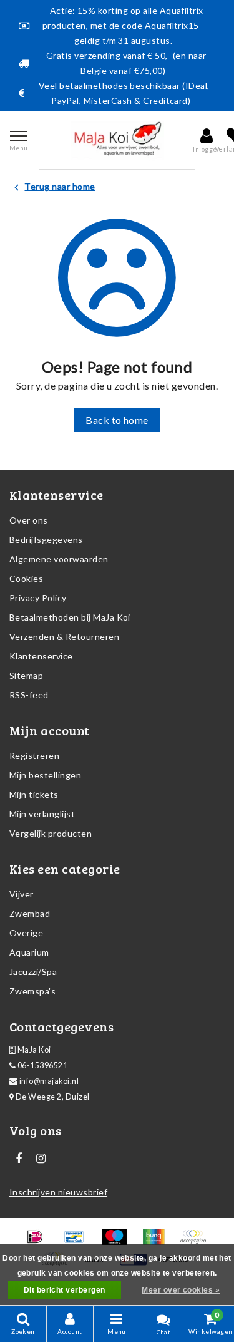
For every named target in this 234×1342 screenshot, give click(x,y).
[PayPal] (196, 1242)
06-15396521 (41, 1065)
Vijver (21, 894)
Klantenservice (41, 656)
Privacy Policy (38, 597)
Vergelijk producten (50, 833)
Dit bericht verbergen (64, 1290)
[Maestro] (118, 1242)
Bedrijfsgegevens (46, 539)
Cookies (26, 578)
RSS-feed (29, 694)
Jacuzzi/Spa (33, 971)
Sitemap (26, 675)
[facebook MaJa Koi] (18, 1158)
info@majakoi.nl (49, 1081)
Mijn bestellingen (45, 775)
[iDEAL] (39, 1242)
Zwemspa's (32, 991)
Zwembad (29, 913)
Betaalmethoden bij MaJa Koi (69, 617)
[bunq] (157, 1242)
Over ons (28, 520)
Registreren (34, 755)
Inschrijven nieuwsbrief (58, 1192)
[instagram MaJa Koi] (40, 1158)
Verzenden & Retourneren (64, 636)
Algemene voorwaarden (59, 559)
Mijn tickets (34, 794)
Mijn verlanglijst (42, 813)
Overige (26, 932)
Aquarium (29, 952)
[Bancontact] (78, 1242)
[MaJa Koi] (117, 140)
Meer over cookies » (181, 1290)
